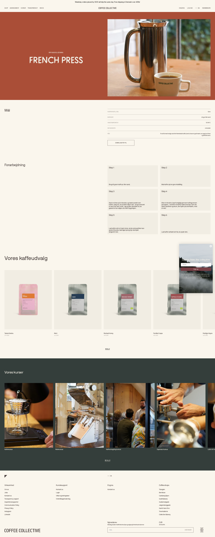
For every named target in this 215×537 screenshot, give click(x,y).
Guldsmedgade (164, 502)
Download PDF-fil (121, 142)
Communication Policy (11, 505)
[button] (206, 8)
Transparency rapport (11, 499)
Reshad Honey (108, 333)
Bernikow (162, 492)
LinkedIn (7, 514)
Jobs (6, 492)
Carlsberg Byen (164, 496)
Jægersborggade (165, 505)
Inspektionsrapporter (11, 502)
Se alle (107, 349)
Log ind (190, 8)
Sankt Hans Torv (164, 508)
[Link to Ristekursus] (79, 416)
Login (58, 492)
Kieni (55, 333)
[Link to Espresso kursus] (181, 416)
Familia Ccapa (158, 333)
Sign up (196, 269)
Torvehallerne (163, 511)
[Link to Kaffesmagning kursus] (130, 416)
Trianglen (162, 489)
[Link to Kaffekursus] (28, 416)
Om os (6, 489)
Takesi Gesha (8, 333)
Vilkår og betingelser (62, 496)
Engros (182, 8)
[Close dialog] (211, 246)
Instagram (7, 511)
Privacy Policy (8, 508)
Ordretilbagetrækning (63, 499)
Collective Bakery (164, 514)
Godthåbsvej (163, 499)
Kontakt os (8, 496)
